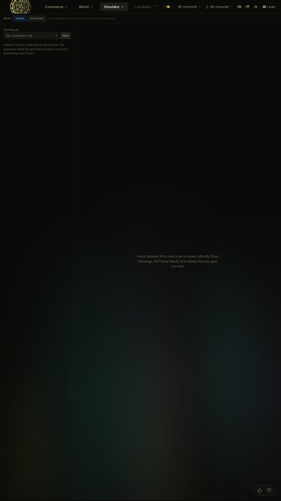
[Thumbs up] (260, 490)
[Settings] (255, 7)
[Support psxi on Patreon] (247, 7)
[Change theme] (168, 6)
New (65, 35)
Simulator (112, 7)
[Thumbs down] (269, 490)
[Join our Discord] (239, 7)
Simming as (11, 29)
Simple (19, 18)
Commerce (54, 7)
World (84, 7)
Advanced (36, 18)
